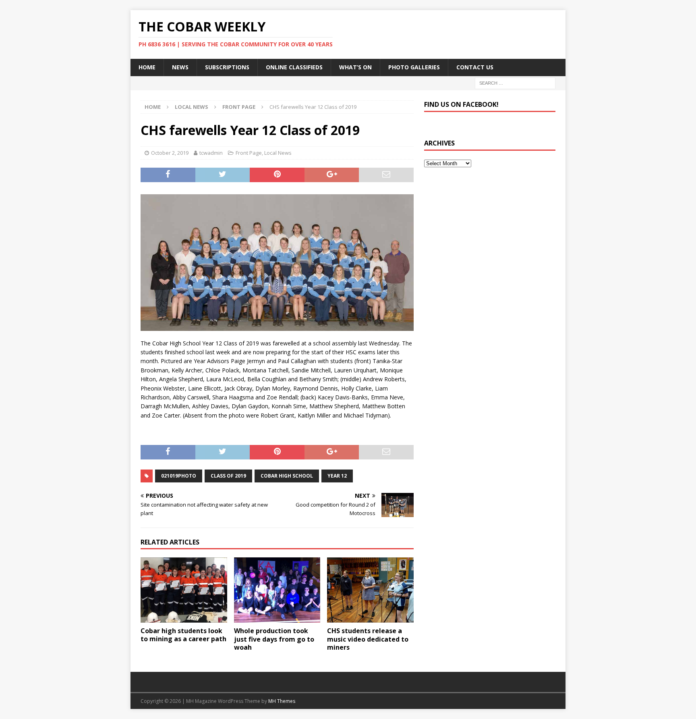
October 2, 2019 (169, 152)
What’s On (355, 67)
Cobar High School (287, 475)
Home (147, 67)
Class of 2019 (228, 475)
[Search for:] (515, 82)
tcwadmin (211, 152)
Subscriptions (227, 67)
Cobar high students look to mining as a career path (183, 635)
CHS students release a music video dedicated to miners (367, 639)
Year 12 (337, 475)
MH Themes (281, 701)
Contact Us (474, 67)
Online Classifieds (294, 67)
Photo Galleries (414, 67)
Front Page (249, 152)
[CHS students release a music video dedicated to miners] (370, 589)
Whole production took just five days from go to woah (274, 639)
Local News (191, 106)
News (180, 67)
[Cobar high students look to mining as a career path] (184, 589)
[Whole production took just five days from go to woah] (277, 589)
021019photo (178, 475)
